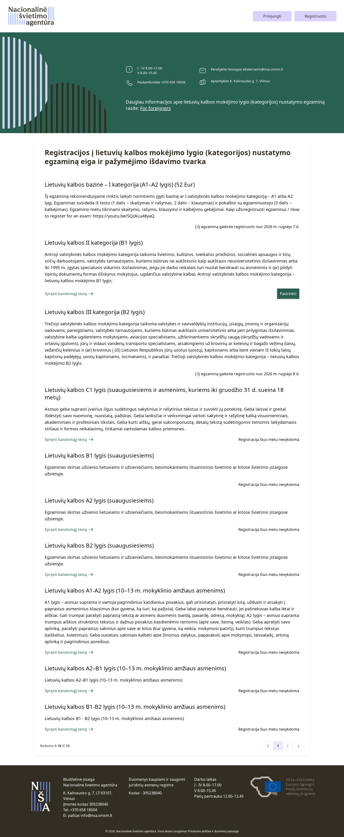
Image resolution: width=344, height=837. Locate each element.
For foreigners (155, 108)
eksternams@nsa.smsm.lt (263, 69)
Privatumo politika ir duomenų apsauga (213, 831)
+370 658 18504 (173, 82)
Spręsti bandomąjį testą (66, 293)
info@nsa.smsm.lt (96, 815)
